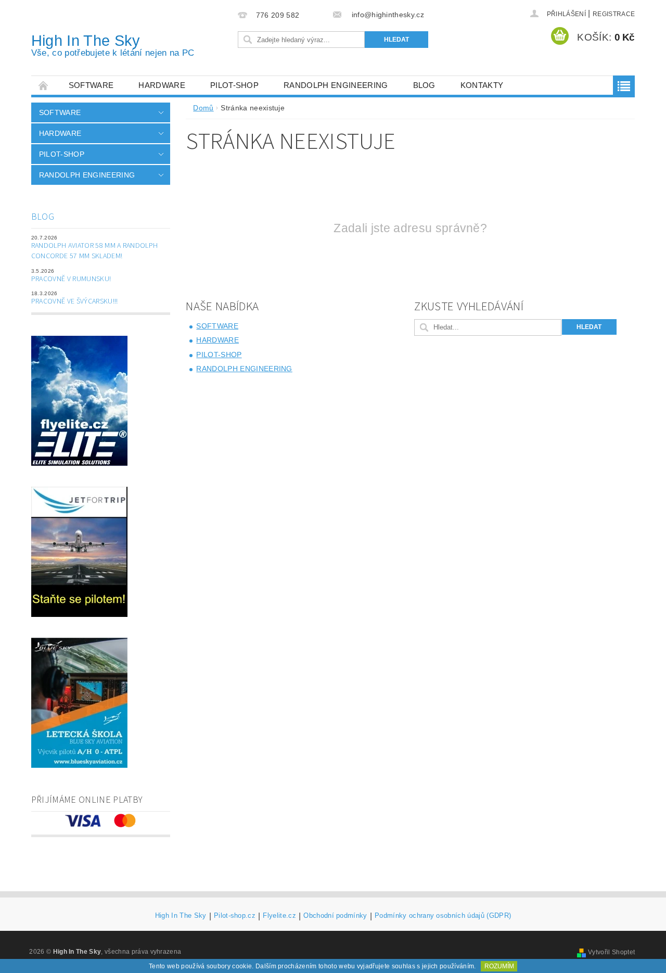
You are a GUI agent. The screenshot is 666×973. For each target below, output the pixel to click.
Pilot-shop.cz (234, 915)
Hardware (161, 85)
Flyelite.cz (279, 915)
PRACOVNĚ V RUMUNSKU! (71, 279)
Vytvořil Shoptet (611, 952)
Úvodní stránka (43, 85)
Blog (424, 85)
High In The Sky (113, 45)
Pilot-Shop (234, 85)
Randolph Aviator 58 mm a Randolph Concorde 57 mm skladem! (94, 251)
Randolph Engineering (336, 85)
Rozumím (499, 966)
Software (91, 85)
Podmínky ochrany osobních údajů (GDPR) (443, 915)
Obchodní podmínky (335, 915)
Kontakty (482, 85)
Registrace (614, 14)
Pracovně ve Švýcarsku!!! (74, 301)
